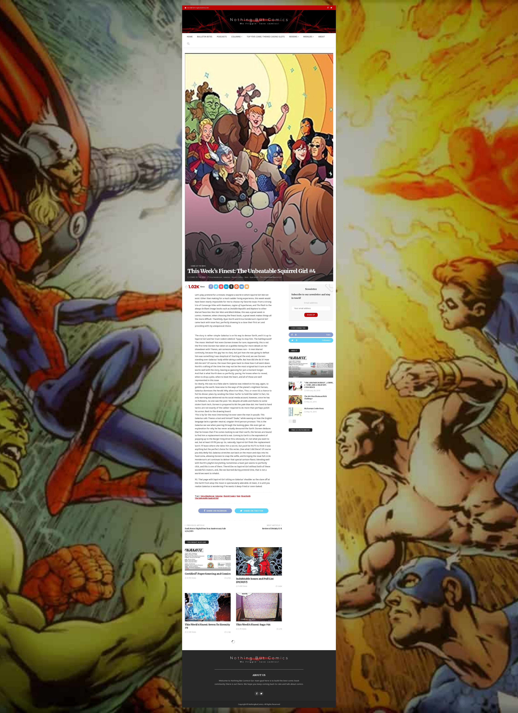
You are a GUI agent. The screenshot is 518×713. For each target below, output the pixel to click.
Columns (236, 36)
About (321, 36)
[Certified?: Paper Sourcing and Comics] (208, 559)
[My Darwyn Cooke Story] (295, 411)
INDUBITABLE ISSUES (248, 573)
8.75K (228, 578)
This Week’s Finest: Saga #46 (253, 624)
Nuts (246, 277)
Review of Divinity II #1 (272, 528)
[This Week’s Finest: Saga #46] (259, 607)
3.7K (280, 629)
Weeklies (307, 36)
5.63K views (242, 586)
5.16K (228, 632)
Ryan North (254, 277)
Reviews (293, 36)
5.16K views (191, 632)
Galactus (227, 277)
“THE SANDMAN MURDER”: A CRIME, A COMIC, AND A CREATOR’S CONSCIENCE (318, 385)
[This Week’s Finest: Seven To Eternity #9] (208, 607)
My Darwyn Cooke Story (314, 408)
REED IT (192, 568)
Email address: (311, 302)
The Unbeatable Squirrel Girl (271, 277)
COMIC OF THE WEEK (198, 266)
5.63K (280, 586)
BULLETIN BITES (204, 36)
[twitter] (311, 340)
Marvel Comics (237, 277)
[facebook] (311, 334)
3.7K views (242, 629)
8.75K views (191, 578)
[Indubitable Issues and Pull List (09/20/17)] (259, 561)
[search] (188, 43)
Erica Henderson (215, 277)
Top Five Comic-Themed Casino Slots (266, 36)
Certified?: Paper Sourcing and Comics (208, 573)
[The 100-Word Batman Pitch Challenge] (295, 399)
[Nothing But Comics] (259, 21)
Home (189, 36)
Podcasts (222, 36)
